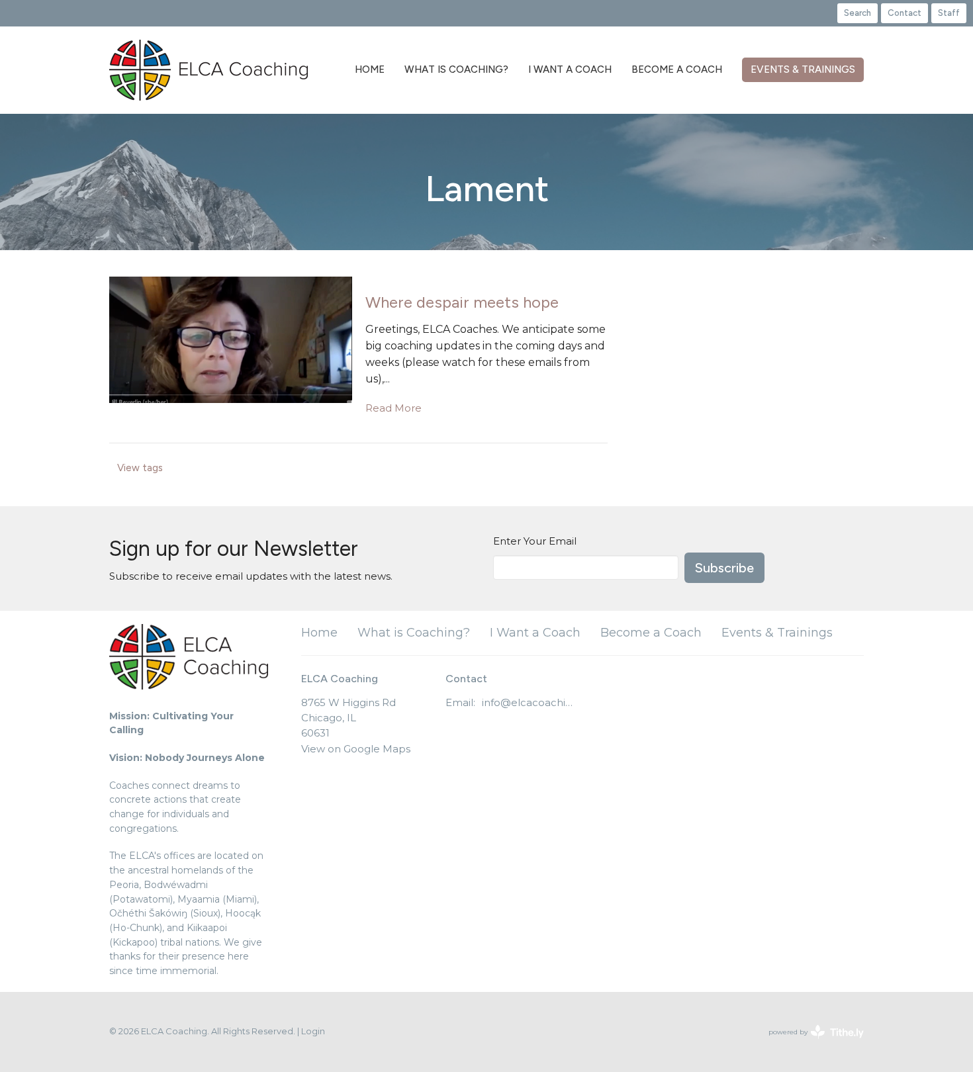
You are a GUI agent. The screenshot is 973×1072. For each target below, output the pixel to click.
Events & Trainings (803, 69)
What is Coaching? (456, 69)
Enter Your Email (535, 541)
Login (313, 1031)
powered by (809, 1043)
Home (370, 69)
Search (857, 13)
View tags (140, 468)
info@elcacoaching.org (529, 702)
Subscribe (724, 568)
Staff (949, 13)
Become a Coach (676, 69)
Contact (904, 13)
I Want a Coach (570, 69)
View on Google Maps (355, 748)
